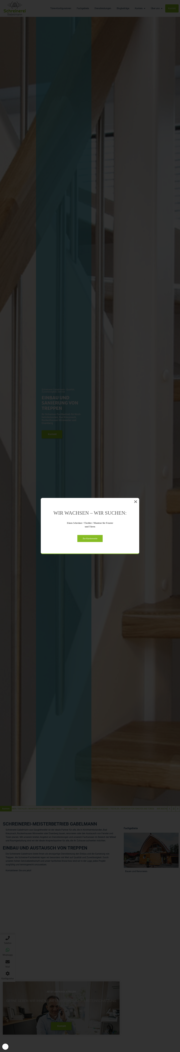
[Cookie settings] (5, 1047)
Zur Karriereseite (90, 538)
